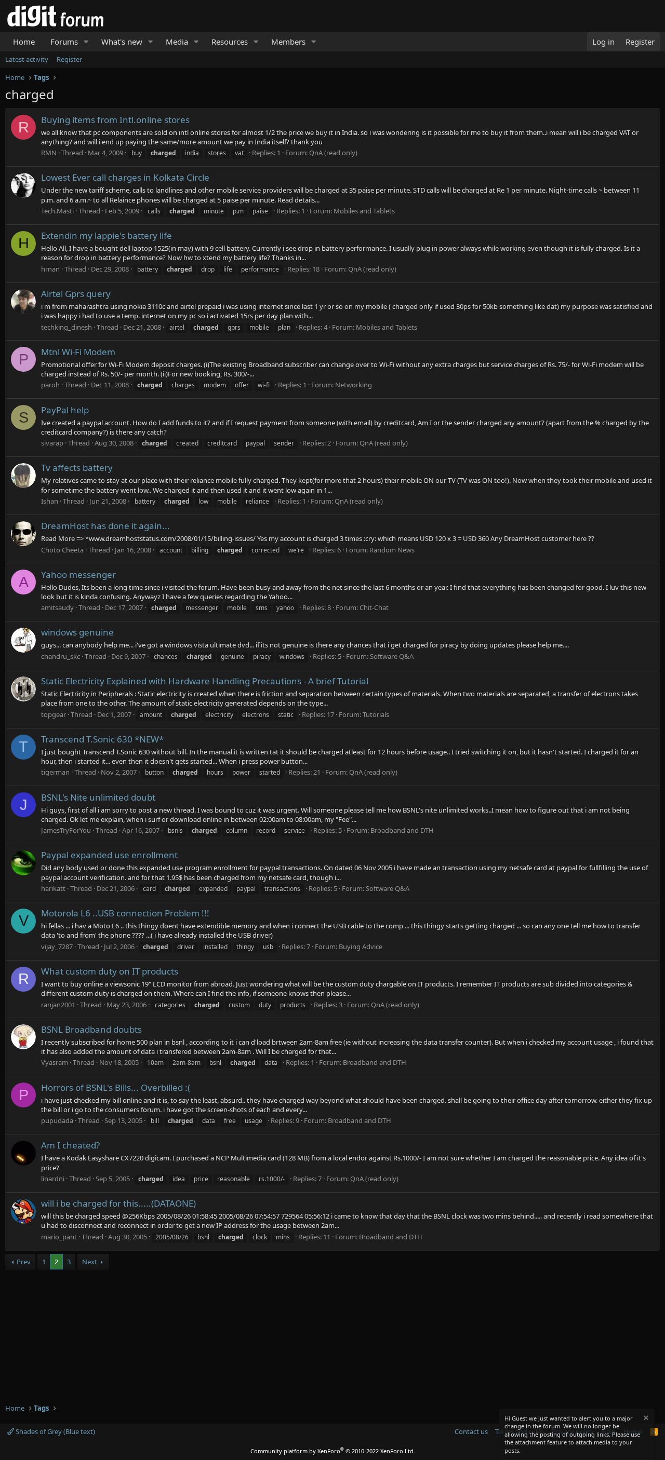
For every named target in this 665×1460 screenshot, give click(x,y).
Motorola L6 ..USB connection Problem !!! (125, 913)
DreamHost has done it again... (105, 526)
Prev (24, 1261)
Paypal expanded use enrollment (109, 855)
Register (69, 59)
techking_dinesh (66, 327)
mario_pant (59, 1236)
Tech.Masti (57, 210)
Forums (64, 41)
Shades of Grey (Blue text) (54, 1431)
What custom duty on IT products (109, 971)
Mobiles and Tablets (364, 210)
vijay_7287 (57, 946)
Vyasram (54, 1062)
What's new (121, 41)
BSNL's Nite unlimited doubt (98, 797)
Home (24, 41)
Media (177, 41)
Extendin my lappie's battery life (106, 235)
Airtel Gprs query (76, 294)
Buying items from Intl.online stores (115, 120)
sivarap (52, 443)
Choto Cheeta (62, 550)
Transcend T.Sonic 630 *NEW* (102, 739)
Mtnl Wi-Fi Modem (78, 352)
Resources (229, 41)
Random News (392, 550)
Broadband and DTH (402, 830)
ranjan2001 (58, 1004)
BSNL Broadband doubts (91, 1029)
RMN (49, 152)
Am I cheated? (70, 1145)
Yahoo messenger (78, 574)
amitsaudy (57, 607)
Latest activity (26, 59)
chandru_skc (60, 656)
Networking (353, 384)
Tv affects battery (77, 468)
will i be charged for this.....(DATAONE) (118, 1203)
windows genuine (77, 632)
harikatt (53, 888)
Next (89, 1261)
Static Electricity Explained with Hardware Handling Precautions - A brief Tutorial (204, 681)
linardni (52, 1178)
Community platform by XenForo (332, 1451)
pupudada (57, 1120)
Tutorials (376, 714)
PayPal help (65, 410)
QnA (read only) (333, 152)
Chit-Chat (374, 607)
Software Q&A (392, 656)
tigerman (55, 772)
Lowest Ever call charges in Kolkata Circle (125, 177)
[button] (86, 41)
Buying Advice (360, 946)
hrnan (50, 269)
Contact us (471, 1431)
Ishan (49, 501)
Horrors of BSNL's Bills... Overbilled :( (115, 1087)
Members (288, 41)
